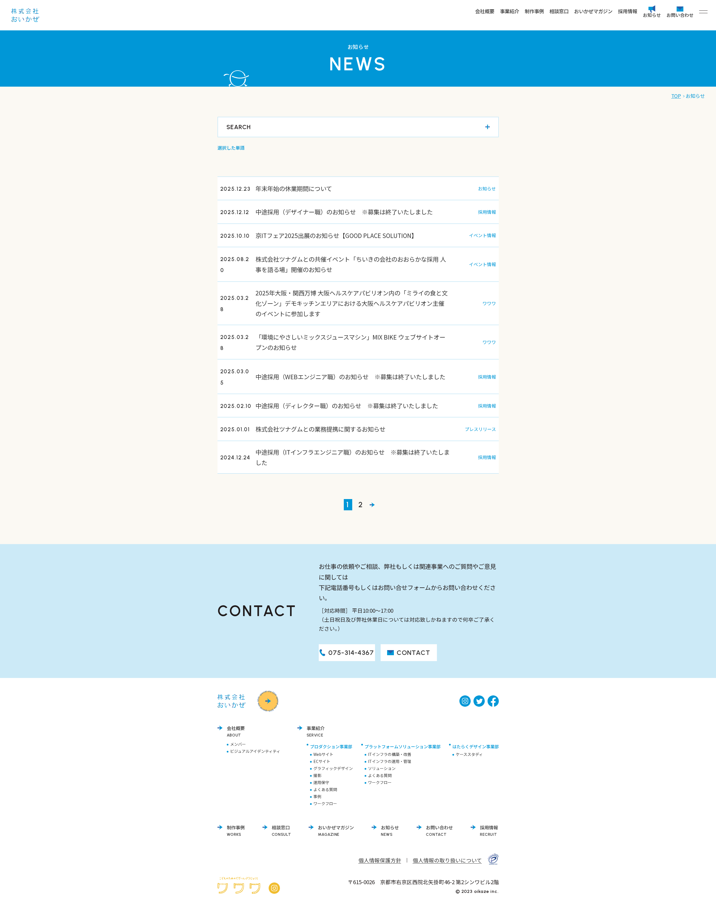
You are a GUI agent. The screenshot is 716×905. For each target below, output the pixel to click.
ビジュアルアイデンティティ (255, 751)
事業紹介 (509, 11)
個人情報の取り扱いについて (447, 860)
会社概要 (484, 11)
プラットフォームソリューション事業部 (403, 746)
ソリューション (382, 768)
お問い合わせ (679, 14)
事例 (317, 796)
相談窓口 (559, 11)
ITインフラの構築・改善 (389, 754)
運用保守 (321, 782)
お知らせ (652, 14)
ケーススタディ (469, 754)
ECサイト (321, 761)
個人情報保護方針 (379, 860)
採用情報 (627, 11)
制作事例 (534, 11)
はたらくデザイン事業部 (475, 746)
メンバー (238, 744)
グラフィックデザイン (333, 768)
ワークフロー (325, 803)
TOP (676, 95)
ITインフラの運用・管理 (389, 761)
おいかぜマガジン (593, 11)
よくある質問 (325, 789)
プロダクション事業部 (331, 746)
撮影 (317, 775)
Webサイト (323, 754)
